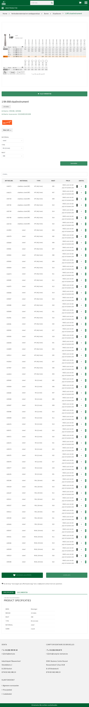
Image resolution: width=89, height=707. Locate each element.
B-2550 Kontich (7, 669)
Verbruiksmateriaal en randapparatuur (25, 13)
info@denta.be (9, 654)
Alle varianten (45, 94)
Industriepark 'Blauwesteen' (11, 661)
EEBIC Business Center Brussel (57, 661)
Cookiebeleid (7, 694)
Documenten (22, 592)
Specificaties (8, 592)
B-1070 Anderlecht (52, 669)
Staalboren (56, 13)
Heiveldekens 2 (7, 665)
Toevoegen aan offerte (23, 575)
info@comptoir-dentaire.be (58, 654)
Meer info (6, 130)
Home (5, 13)
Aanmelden (74, 163)
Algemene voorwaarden (11, 686)
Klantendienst (8, 680)
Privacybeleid (7, 690)
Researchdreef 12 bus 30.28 (55, 665)
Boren (46, 13)
